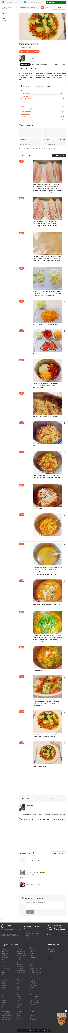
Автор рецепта (54, 64)
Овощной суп (4, 957)
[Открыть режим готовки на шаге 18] (64, 712)
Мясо (2, 970)
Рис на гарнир (33, 983)
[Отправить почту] (65, 934)
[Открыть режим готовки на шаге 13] (64, 544)
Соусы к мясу (33, 994)
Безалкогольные (34, 1021)
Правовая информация (42, 1028)
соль (22, 119)
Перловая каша (21, 976)
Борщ (2, 963)
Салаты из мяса (5, 1011)
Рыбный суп (4, 955)
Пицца (18, 987)
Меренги (32, 964)
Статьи (4, 18)
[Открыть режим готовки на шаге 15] (64, 612)
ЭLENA (27, 882)
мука (22, 106)
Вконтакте (27, 931)
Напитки (32, 1017)
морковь (23, 101)
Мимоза (19, 957)
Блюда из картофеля (35, 979)
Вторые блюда (5, 968)
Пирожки (19, 994)
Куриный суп (4, 949)
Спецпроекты (51, 951)
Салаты (3, 1009)
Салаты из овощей (6, 1021)
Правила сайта (20, 1028)
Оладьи (19, 998)
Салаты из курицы (6, 1013)
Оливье (19, 948)
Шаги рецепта (44, 64)
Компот (32, 991)
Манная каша (20, 964)
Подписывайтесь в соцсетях (31, 927)
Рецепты (4, 16)
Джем (31, 989)
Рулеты (19, 1002)
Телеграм (27, 935)
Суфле (31, 963)
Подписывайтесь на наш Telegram (34, 2)
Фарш (2, 976)
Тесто (18, 983)
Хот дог (3, 998)
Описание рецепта (25, 64)
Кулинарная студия (53, 948)
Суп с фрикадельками (7, 961)
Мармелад (32, 951)
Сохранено (5, 13)
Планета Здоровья (9, 2)
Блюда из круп (33, 981)
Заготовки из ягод (34, 976)
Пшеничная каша (21, 979)
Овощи (3, 981)
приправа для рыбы (26, 109)
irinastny (27, 857)
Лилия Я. (27, 870)
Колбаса (3, 987)
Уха (2, 964)
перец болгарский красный (29, 104)
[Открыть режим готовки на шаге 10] (64, 452)
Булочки (19, 1009)
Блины (18, 991)
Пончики (19, 1008)
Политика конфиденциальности (30, 1028)
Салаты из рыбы (5, 1019)
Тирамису (32, 959)
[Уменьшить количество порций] (36, 86)
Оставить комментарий (58, 853)
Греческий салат (21, 951)
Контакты (49, 1028)
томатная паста (25, 114)
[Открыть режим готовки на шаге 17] (64, 677)
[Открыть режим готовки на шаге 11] (64, 485)
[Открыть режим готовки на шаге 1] (64, 161)
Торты (18, 1017)
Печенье (19, 993)
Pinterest (27, 937)
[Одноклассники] (36, 820)
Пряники (19, 1013)
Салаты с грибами (6, 1017)
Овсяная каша (20, 968)
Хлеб (18, 985)
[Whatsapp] (44, 820)
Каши (18, 961)
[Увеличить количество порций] (41, 86)
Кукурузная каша (21, 974)
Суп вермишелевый (6, 959)
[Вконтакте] (32, 820)
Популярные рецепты (9, 945)
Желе (31, 953)
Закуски (3, 985)
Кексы (18, 1000)
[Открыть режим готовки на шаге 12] (64, 515)
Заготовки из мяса (34, 970)
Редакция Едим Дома (53, 962)
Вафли (18, 1006)
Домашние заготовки (35, 968)
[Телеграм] (40, 820)
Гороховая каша (21, 978)
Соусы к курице (34, 996)
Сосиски (3, 989)
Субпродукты (4, 974)
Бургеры (3, 994)
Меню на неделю (51, 2)
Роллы (3, 1008)
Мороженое (20, 1021)
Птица (3, 972)
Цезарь (19, 959)
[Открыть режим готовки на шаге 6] (64, 331)
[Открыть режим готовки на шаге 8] (64, 393)
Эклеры (32, 961)
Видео (3, 23)
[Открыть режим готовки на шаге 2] (64, 198)
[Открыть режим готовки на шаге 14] (64, 581)
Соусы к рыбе (33, 998)
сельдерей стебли (26, 98)
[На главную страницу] (7, 8)
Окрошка (3, 966)
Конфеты (19, 1019)
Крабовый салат (21, 953)
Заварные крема (34, 957)
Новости (4, 20)
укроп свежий (25, 116)
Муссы (31, 955)
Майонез (32, 1015)
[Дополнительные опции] (49, 1030)
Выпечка (19, 981)
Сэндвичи (3, 996)
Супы (2, 948)
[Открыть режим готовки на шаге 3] (64, 233)
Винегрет (19, 949)
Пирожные (32, 948)
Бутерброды (4, 991)
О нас (49, 959)
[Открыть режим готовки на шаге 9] (64, 423)
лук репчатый (25, 96)
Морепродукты (5, 979)
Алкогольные (33, 1019)
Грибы (3, 983)
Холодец (3, 1002)
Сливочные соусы (34, 1002)
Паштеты (3, 993)
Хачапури (19, 1004)
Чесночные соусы (34, 1009)
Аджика (32, 1011)
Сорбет (32, 966)
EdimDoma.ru (13, 929)
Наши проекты (53, 945)
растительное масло (27, 111)
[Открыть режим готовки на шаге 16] (64, 647)
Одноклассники (29, 933)
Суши (2, 1006)
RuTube (36, 935)
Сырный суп (4, 953)
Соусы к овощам (34, 1000)
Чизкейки (32, 949)
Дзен (42, 931)
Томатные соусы (34, 1006)
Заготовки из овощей (35, 972)
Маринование (33, 985)
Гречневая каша (21, 970)
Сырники (19, 996)
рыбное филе (25, 93)
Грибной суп (4, 951)
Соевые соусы (33, 1004)
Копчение (32, 978)
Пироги (19, 989)
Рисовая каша (20, 966)
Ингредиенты (35, 64)
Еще (64, 814)
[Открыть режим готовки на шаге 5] (64, 301)
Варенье (32, 987)
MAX (36, 937)
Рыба (2, 978)
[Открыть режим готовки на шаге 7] (64, 360)
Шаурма (3, 1000)
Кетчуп (31, 1013)
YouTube (37, 931)
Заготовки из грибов (35, 974)
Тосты (2, 1004)
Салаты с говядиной (6, 1015)
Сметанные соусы (34, 1008)
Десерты (19, 1015)
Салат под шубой (21, 955)
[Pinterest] (48, 820)
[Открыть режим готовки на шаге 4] (64, 268)
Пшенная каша (20, 963)
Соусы (31, 993)
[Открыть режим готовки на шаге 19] (64, 743)
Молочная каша (21, 972)
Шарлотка (19, 1011)
